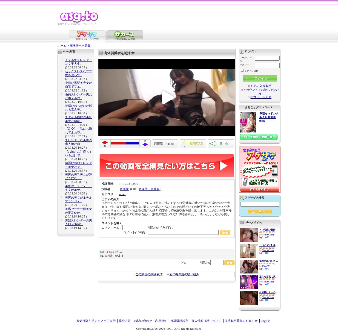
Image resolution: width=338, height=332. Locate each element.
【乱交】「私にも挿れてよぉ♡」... (78, 130)
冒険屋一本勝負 (79, 45)
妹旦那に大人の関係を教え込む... (268, 292)
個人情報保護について (206, 321)
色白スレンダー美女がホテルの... (78, 96)
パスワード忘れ (261, 97)
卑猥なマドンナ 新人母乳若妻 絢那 (269, 117)
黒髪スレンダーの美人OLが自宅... (78, 222)
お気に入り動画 (261, 86)
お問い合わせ (143, 321)
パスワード (245, 65)
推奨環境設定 (179, 321)
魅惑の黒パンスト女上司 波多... (268, 261)
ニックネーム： (111, 227)
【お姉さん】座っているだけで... (78, 153)
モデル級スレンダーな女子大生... (78, 61)
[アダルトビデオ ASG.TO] (79, 22)
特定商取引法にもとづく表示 (96, 321)
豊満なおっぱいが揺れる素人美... (78, 107)
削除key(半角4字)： (161, 227)
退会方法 (125, 321)
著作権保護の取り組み (184, 274)
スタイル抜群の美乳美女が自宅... (78, 119)
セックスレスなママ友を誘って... (78, 73)
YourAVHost (268, 234)
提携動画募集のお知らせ (241, 321)
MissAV (266, 266)
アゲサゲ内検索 (254, 197)
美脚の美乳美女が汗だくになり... (78, 176)
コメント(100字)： (135, 232)
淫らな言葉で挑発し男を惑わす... (268, 276)
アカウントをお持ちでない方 (261, 91)
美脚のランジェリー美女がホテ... (78, 187)
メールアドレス (247, 59)
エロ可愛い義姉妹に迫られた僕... (268, 229)
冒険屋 (124, 189)
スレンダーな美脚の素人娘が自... (78, 142)
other (122, 194)
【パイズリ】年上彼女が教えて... (268, 245)
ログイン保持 (251, 71)
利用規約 (161, 321)
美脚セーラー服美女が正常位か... (78, 210)
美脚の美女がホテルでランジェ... (78, 199)
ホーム (61, 45)
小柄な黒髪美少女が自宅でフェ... (78, 84)
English (265, 321)
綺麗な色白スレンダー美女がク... (78, 164)
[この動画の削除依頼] (149, 274)
